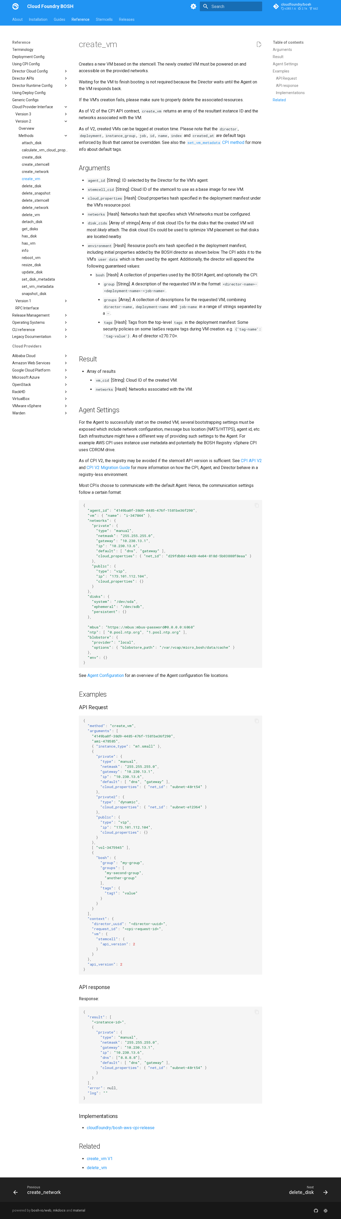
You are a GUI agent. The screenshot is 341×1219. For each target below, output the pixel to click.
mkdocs (59, 1210)
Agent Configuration (105, 675)
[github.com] (316, 1210)
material (79, 1210)
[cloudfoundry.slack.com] (325, 1210)
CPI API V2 (251, 460)
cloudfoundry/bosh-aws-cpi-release (121, 1127)
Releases (127, 19)
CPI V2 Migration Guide (108, 467)
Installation (38, 19)
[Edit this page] (259, 44)
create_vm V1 (100, 1158)
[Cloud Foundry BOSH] (15, 6)
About (17, 19)
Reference (81, 19)
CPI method (216, 142)
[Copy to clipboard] (257, 505)
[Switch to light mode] (193, 6)
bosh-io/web (41, 1210)
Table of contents (288, 42)
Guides (59, 19)
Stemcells (104, 19)
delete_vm (97, 1167)
